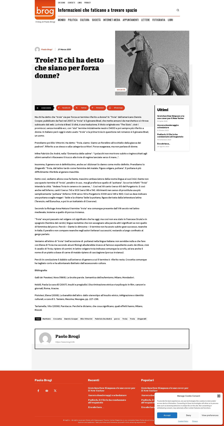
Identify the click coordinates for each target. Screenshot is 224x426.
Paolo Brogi (46, 49)
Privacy (195, 421)
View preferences (210, 415)
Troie (132, 318)
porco (117, 318)
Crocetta (57, 318)
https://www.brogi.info (65, 341)
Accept (167, 415)
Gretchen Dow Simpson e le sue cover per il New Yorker (170, 117)
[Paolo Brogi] (38, 49)
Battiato (47, 318)
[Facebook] (38, 391)
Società (121, 89)
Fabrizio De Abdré (103, 318)
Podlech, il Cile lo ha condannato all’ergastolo (170, 135)
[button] (219, 396)
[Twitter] (55, 391)
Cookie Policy (183, 421)
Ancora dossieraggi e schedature (168, 126)
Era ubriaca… (163, 143)
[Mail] (46, 391)
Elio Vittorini (86, 318)
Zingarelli (141, 318)
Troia (124, 318)
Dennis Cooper (71, 318)
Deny (188, 415)
